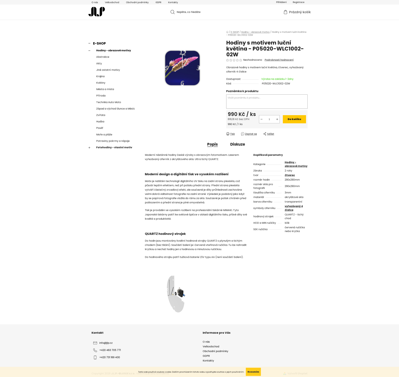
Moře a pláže (104, 134)
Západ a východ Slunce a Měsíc (115, 108)
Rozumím (253, 371)
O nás (95, 2)
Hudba (100, 121)
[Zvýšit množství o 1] (277, 119)
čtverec (290, 175)
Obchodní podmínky (137, 2)
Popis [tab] (212, 144)
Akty (99, 63)
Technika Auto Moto (108, 102)
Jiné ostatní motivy (108, 70)
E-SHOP (99, 43)
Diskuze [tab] (237, 144)
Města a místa (105, 89)
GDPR (158, 2)
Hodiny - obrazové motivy (113, 50)
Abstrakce (102, 57)
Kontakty (173, 2)
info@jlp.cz (106, 343)
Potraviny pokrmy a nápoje (113, 141)
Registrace (298, 2)
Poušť (99, 128)
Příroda (101, 95)
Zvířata (100, 115)
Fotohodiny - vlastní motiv (114, 147)
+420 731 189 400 (109, 357)
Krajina (100, 76)
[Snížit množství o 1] (261, 119)
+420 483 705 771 (110, 350)
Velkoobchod (112, 2)
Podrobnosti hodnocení (279, 60)
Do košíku (294, 119)
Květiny (100, 83)
